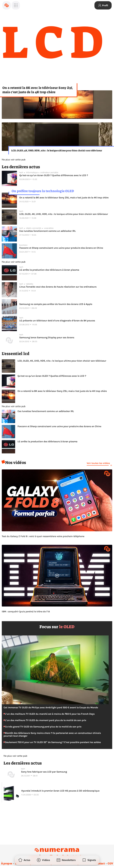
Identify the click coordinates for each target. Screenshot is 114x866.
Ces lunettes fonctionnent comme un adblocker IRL (47, 231)
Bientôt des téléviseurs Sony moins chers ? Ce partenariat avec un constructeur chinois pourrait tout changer (52, 734)
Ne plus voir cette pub (13, 159)
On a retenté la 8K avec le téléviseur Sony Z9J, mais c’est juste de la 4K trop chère (37, 90)
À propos (6, 863)
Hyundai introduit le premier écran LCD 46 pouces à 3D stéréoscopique (60, 790)
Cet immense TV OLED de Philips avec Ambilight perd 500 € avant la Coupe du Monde (51, 707)
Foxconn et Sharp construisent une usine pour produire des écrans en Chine (61, 247)
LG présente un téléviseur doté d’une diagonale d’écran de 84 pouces (57, 320)
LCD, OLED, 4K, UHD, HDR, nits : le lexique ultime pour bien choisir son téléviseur (56, 150)
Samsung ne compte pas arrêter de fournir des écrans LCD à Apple (55, 304)
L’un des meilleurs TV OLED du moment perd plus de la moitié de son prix (45, 720)
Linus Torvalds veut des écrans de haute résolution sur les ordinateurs (57, 286)
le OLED (67, 627)
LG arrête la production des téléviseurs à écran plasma (49, 269)
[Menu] (16, 5)
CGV (110, 863)
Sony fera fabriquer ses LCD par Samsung (44, 771)
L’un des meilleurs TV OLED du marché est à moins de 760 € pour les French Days (49, 713)
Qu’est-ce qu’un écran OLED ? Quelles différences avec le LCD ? (53, 175)
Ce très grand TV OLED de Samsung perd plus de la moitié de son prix (42, 726)
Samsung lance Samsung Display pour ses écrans (46, 337)
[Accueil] (6, 5)
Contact (100, 863)
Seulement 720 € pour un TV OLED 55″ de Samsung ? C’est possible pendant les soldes (52, 742)
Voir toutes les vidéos (98, 463)
